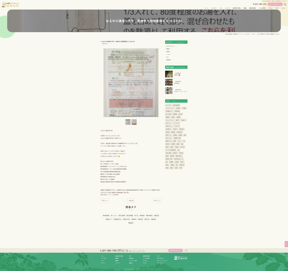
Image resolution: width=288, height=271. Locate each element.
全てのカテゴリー (170, 46)
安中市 (180, 167)
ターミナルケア (176, 123)
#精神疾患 (149, 215)
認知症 (105, 194)
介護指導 (172, 165)
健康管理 (178, 117)
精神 (182, 144)
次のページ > (157, 200)
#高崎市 (134, 219)
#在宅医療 (122, 215)
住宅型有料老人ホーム (178, 159)
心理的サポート (169, 126)
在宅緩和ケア (168, 129)
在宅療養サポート (169, 111)
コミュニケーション (170, 120)
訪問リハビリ (168, 135)
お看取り (173, 117)
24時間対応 (181, 165)
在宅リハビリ (168, 123)
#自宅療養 (130, 215)
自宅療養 (173, 144)
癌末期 (167, 156)
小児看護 (184, 108)
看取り (167, 165)
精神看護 (175, 114)
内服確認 (180, 135)
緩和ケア (182, 162)
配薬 (185, 135)
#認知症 (156, 215)
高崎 (167, 162)
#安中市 (147, 219)
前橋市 (176, 167)
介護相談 (167, 132)
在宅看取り (178, 108)
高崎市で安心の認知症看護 (125, 190)
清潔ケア (177, 120)
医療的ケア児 (168, 141)
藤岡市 (171, 167)
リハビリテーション (170, 108)
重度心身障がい (179, 156)
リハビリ (109, 194)
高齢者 (102, 194)
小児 (113, 194)
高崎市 (167, 147)
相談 (177, 165)
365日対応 (182, 147)
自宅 (178, 150)
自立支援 (180, 114)
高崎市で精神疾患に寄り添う (121, 192)
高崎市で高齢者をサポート (108, 190)
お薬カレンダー (169, 138)
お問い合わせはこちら (275, 4)
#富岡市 (153, 219)
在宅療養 (175, 135)
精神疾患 (116, 194)
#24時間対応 (117, 219)
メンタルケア (176, 126)
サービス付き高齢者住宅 (171, 150)
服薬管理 (172, 156)
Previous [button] (102, 82)
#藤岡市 (131, 223)
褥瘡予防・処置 (169, 159)
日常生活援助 (168, 153)
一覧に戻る (131, 200)
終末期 (174, 141)
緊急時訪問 (177, 111)
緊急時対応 (181, 129)
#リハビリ (114, 215)
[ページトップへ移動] (186, 250)
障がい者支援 (168, 114)
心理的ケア (175, 129)
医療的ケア (175, 153)
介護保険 (177, 147)
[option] (130, 82)
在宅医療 (177, 162)
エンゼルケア (168, 105)
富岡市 (167, 167)
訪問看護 (171, 162)
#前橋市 (140, 219)
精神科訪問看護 (176, 105)
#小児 (136, 215)
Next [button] (159, 82)
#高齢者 (142, 215)
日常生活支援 (179, 132)
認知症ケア (183, 120)
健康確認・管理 (177, 138)
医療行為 (181, 153)
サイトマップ (160, 263)
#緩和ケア (109, 219)
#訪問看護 (106, 215)
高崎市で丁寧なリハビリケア (143, 190)
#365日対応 (126, 219)
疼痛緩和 (167, 117)
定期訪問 (173, 132)
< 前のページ (105, 200)
